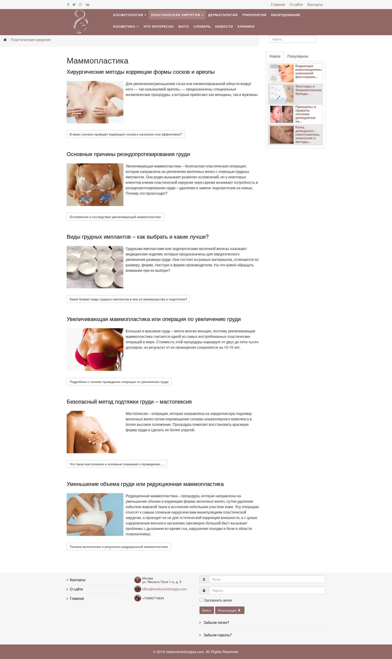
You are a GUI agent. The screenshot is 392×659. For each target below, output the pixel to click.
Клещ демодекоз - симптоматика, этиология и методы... (307, 134)
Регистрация (228, 610)
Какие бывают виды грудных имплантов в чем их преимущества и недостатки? (128, 299)
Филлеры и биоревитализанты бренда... (311, 90)
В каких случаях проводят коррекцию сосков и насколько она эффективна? (126, 134)
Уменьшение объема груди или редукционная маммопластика (145, 484)
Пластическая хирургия (175, 14)
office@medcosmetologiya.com (164, 589)
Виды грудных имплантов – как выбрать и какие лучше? (138, 236)
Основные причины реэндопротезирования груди (128, 154)
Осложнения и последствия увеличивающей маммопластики (115, 216)
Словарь (202, 26)
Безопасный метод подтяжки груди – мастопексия (129, 401)
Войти (206, 610)
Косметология (128, 14)
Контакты (315, 4)
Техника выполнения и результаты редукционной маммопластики (119, 546)
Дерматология (223, 14)
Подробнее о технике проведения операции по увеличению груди (119, 381)
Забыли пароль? (217, 634)
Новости (224, 26)
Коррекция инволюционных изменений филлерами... (309, 71)
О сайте (296, 4)
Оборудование (285, 14)
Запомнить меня (218, 600)
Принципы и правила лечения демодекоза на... (305, 114)
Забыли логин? (216, 622)
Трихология (254, 14)
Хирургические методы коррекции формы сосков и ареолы (141, 71)
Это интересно (158, 26)
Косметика (124, 26)
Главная (278, 4)
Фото (183, 26)
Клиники (246, 26)
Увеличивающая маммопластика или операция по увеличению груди (154, 319)
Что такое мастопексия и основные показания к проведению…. (117, 464)
